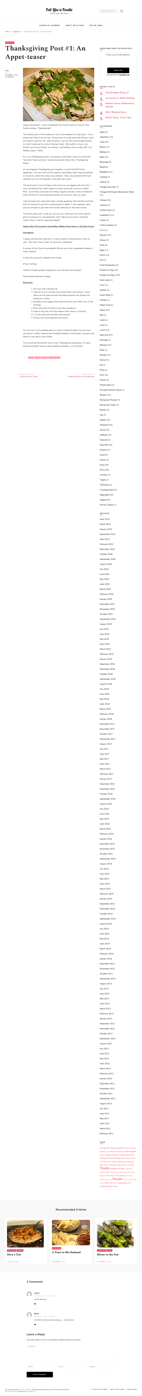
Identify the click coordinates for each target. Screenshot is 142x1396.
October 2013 (106, 973)
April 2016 (105, 824)
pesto (126, 1176)
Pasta (102, 360)
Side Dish (104, 445)
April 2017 (105, 764)
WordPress (31, 1391)
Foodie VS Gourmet (50, 25)
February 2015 (106, 893)
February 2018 (106, 714)
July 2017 (104, 749)
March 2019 (105, 649)
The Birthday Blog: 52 (117, 92)
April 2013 (105, 1003)
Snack (102, 454)
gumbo (102, 1172)
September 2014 (108, 918)
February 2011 (106, 1133)
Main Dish (104, 335)
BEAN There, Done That (118, 117)
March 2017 (105, 769)
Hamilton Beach (110, 1172)
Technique (104, 484)
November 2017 (107, 729)
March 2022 (105, 524)
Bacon (102, 147)
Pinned (102, 1179)
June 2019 (104, 634)
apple (31, 357)
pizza (106, 1179)
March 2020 (105, 589)
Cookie (103, 220)
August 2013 (106, 983)
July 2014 (104, 928)
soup (107, 1182)
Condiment (105, 215)
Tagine (103, 479)
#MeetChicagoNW (130, 1148)
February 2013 (106, 1013)
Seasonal (104, 440)
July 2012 (104, 1048)
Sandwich (104, 425)
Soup (102, 464)
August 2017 (106, 744)
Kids (102, 315)
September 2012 (108, 1038)
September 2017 (108, 739)
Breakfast (104, 172)
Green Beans (128, 1169)
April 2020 (105, 584)
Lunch (102, 330)
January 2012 (106, 1078)
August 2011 (106, 1103)
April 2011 (105, 1123)
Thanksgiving (54, 357)
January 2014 (106, 958)
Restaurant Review (108, 400)
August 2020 (106, 564)
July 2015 (104, 868)
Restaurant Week (108, 405)
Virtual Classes (106, 504)
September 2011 (108, 1098)
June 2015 (104, 873)
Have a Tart (14, 1255)
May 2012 (104, 1058)
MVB (117, 1176)
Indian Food (105, 305)
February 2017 (106, 774)
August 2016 (106, 804)
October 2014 (106, 913)
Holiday (103, 300)
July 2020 (104, 569)
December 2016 (107, 784)
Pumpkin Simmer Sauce (110, 390)
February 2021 (106, 544)
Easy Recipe (112, 1165)
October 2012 (106, 1033)
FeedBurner (124, 74)
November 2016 (107, 789)
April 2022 (105, 519)
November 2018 (107, 669)
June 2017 (104, 754)
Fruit (102, 285)
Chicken (103, 200)
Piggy (130, 1176)
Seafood (103, 435)
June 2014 (104, 933)
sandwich (125, 1179)
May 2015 (104, 878)
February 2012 (106, 1073)
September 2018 (108, 679)
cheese (102, 1155)
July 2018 (104, 689)
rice (101, 415)
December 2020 (107, 549)
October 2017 (106, 734)
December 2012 (107, 1023)
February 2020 (106, 594)
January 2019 (106, 659)
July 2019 (104, 629)
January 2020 (106, 599)
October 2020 (106, 554)
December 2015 (107, 844)
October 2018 (106, 674)
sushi (111, 1183)
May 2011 (104, 1118)
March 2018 (105, 709)
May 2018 (104, 699)
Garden (103, 290)
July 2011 (104, 1108)
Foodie (37, 357)
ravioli (110, 1179)
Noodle (103, 355)
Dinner (103, 240)
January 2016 (106, 839)
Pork (102, 375)
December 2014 (107, 903)
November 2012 (107, 1028)
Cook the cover (105, 1161)
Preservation (105, 385)
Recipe (44, 357)
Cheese (103, 182)
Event (102, 255)
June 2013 (104, 993)
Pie (101, 365)
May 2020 (104, 579)
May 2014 (104, 938)
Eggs (102, 250)
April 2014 (105, 943)
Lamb (102, 320)
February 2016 (106, 834)
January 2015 (106, 898)
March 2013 (105, 1008)
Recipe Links (96, 25)
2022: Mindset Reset (115, 112)
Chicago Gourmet (108, 187)
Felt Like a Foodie (59, 9)
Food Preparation (108, 265)
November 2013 (107, 968)
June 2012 (104, 1053)
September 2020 (108, 559)
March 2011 (105, 1128)
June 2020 (104, 574)
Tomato (115, 1186)
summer (103, 474)
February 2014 (106, 953)
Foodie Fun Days (107, 275)
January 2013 (106, 1018)
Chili (123, 1158)
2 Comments (12, 77)
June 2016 (104, 814)
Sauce (102, 430)
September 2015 (108, 858)
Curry (102, 230)
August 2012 (106, 1043)
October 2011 (106, 1093)
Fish (101, 260)
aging (102, 132)
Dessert (103, 235)
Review (103, 410)
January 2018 (106, 719)
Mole (102, 350)
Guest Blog (105, 295)
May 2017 (104, 759)
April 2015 (105, 883)
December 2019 (107, 604)
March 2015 (105, 888)
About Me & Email (75, 25)
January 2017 (106, 779)
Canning (103, 177)
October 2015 (106, 853)
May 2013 (104, 998)
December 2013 (107, 963)
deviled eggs (129, 1162)
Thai (115, 1183)
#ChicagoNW (105, 1148)
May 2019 (104, 639)
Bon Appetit (131, 1151)
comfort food (106, 210)
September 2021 (108, 534)
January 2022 (106, 529)
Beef (102, 157)
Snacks (103, 459)
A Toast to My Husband (66, 1252)
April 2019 (105, 644)
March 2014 (105, 948)
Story (102, 469)
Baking (103, 152)
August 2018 (106, 684)
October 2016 (106, 794)
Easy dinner (104, 1165)
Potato (103, 380)
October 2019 (106, 614)
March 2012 (105, 1068)
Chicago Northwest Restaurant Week (117, 192)
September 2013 (108, 978)
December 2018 (107, 664)
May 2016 (104, 819)
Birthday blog (120, 1151)
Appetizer (10, 43)
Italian (102, 310)
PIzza (102, 370)
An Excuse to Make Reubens (120, 98)
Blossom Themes (11, 1391)
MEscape (104, 340)
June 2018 (104, 694)
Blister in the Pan (108, 1255)
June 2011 (104, 1113)
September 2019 (108, 619)
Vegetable (104, 494)
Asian (102, 142)
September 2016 (108, 799)
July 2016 (104, 809)
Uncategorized (106, 489)
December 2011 (107, 1083)
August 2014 (106, 923)
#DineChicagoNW (117, 1148)
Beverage (104, 162)
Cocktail (103, 205)
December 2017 (107, 724)
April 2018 (105, 704)
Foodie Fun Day (107, 270)
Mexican (103, 345)
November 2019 (107, 609)
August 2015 (106, 863)
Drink (102, 245)
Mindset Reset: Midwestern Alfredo (119, 105)
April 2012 (105, 1063)
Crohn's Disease (107, 225)
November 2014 (107, 908)
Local (102, 325)
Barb (7, 71)
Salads (103, 420)
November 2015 (107, 849)
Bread (102, 167)
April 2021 (105, 539)
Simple (103, 450)
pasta (122, 1175)
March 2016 (105, 829)
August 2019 (106, 624)
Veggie (103, 499)
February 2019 (106, 654)
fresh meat (105, 280)
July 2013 (104, 988)
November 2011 (107, 1088)
